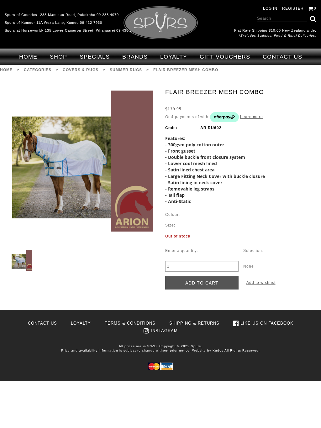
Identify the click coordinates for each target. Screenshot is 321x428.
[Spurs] (161, 22)
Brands (135, 57)
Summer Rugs (126, 70)
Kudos (218, 350)
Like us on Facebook (266, 323)
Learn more (251, 117)
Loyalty (173, 57)
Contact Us (282, 57)
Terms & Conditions (130, 323)
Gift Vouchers (225, 57)
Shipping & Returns (194, 323)
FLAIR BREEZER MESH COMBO (185, 70)
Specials (95, 57)
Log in (270, 8)
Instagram (164, 330)
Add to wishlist (261, 282)
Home (28, 57)
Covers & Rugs (80, 70)
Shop (58, 57)
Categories (37, 70)
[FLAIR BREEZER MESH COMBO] (82, 161)
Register (293, 8)
